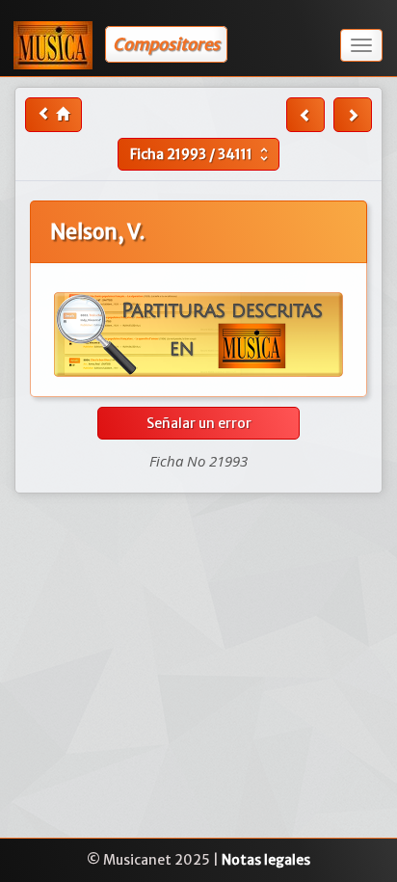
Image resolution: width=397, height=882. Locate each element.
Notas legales (266, 860)
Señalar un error (198, 423)
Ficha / (201, 154)
